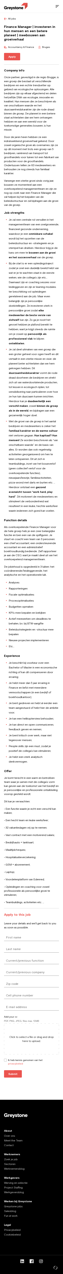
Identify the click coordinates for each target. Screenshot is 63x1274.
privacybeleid (15, 1063)
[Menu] (57, 6)
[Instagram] (41, 1261)
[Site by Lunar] (55, 1268)
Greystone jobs (13, 1206)
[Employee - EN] (16, 6)
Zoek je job (11, 1159)
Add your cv (10, 1016)
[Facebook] (31, 1261)
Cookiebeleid (12, 1234)
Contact (9, 1145)
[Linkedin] (22, 1261)
